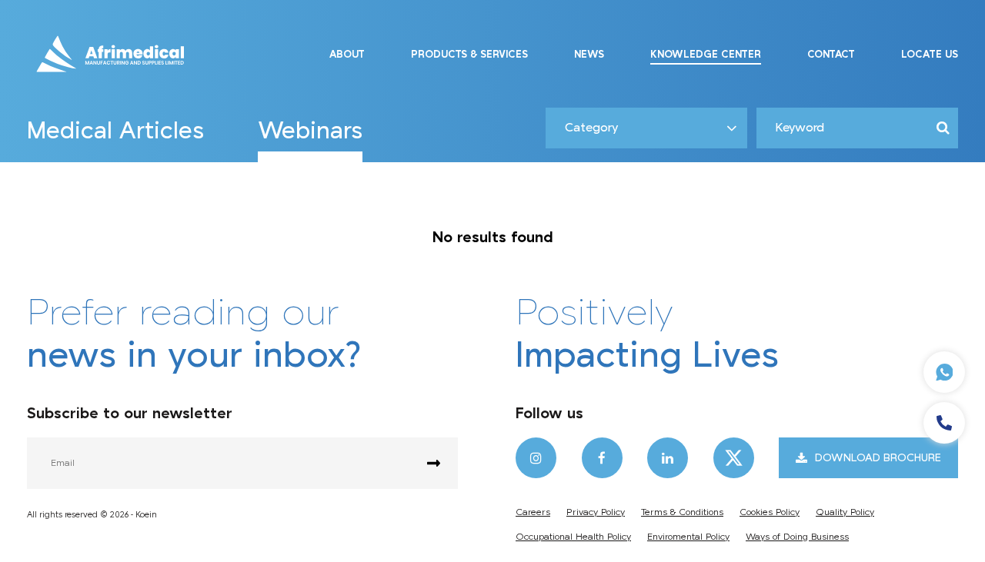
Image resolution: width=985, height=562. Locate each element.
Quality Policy (845, 512)
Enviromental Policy (688, 537)
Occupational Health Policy (573, 537)
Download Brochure (878, 458)
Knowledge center (705, 55)
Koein (146, 515)
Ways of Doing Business (797, 537)
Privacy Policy (595, 512)
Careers (533, 512)
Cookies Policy (770, 512)
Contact (831, 55)
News (589, 55)
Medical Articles (115, 132)
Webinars (310, 132)
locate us (929, 55)
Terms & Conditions (682, 512)
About (347, 55)
